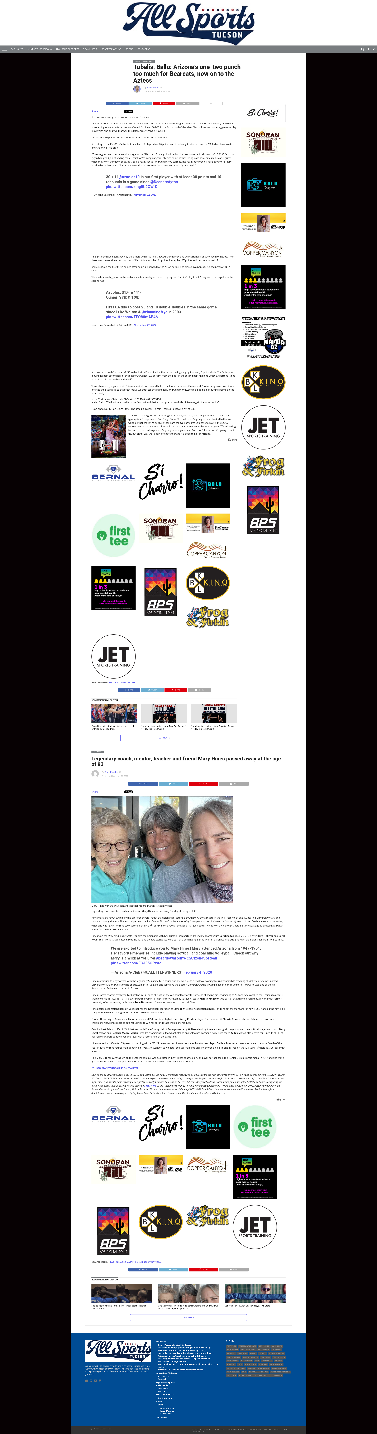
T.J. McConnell (246, 1376)
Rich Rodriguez (248, 1350)
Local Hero (150, 1085)
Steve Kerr (276, 1376)
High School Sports (67, 49)
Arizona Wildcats (247, 1346)
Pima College (233, 1372)
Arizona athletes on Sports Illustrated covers (180, 1369)
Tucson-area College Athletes (172, 1361)
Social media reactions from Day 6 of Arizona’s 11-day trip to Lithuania (213, 727)
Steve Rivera (152, 87)
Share (94, 111)
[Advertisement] (263, 584)
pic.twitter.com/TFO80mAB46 (132, 317)
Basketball (163, 1376)
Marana (253, 1372)
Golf (244, 1372)
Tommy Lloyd (127, 682)
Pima (257, 1361)
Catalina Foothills (236, 1368)
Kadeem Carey (262, 1376)
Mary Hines (141, 1262)
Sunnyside (276, 1350)
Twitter (162, 1391)
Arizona (252, 1368)
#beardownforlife (171, 958)
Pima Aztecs (232, 1361)
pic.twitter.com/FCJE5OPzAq (136, 963)
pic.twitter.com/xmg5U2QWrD (131, 186)
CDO (240, 1365)
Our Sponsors (165, 1398)
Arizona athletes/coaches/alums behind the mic (182, 1356)
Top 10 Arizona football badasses (174, 1345)
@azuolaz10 (129, 177)
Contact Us (143, 49)
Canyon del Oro (250, 1357)
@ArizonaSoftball (202, 958)
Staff (160, 1404)
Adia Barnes (232, 1350)
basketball (246, 1361)
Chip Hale (263, 1372)
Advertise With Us (111, 49)
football (265, 1357)
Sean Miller (264, 1346)
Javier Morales (167, 1411)
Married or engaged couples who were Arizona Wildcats (185, 1353)
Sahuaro (231, 1365)
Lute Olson (263, 1350)
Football (162, 1379)
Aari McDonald (279, 1368)
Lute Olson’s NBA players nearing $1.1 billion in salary (184, 1347)
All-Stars (231, 1376)
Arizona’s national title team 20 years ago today (182, 1350)
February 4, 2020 (197, 972)
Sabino (253, 1353)
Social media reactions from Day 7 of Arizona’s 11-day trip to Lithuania (163, 727)
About (129, 49)
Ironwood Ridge (276, 1353)
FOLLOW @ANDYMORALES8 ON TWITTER (115, 1068)
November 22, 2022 (145, 194)
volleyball (267, 1361)
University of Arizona (40, 49)
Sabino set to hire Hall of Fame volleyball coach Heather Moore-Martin (118, 1307)
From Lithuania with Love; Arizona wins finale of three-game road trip (113, 727)
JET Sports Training (280, 1372)
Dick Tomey (263, 1368)
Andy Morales (111, 772)
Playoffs (263, 1365)
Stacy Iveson (155, 1262)
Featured (114, 682)
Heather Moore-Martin (121, 1262)
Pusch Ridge (250, 1365)
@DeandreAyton (164, 182)
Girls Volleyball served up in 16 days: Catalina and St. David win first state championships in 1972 (188, 1307)
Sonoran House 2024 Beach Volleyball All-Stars (247, 1305)
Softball (242, 1353)
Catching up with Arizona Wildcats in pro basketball (184, 1358)
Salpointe (277, 1346)
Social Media (90, 49)
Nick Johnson (276, 1365)
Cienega (262, 1353)
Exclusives (17, 49)
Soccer (278, 1361)
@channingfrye (154, 312)
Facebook (163, 1388)
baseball (231, 1353)
